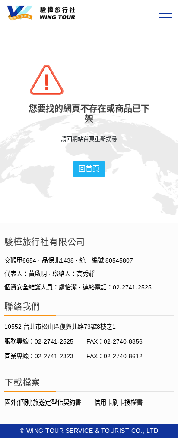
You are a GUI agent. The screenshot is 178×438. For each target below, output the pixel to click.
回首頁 (89, 168)
